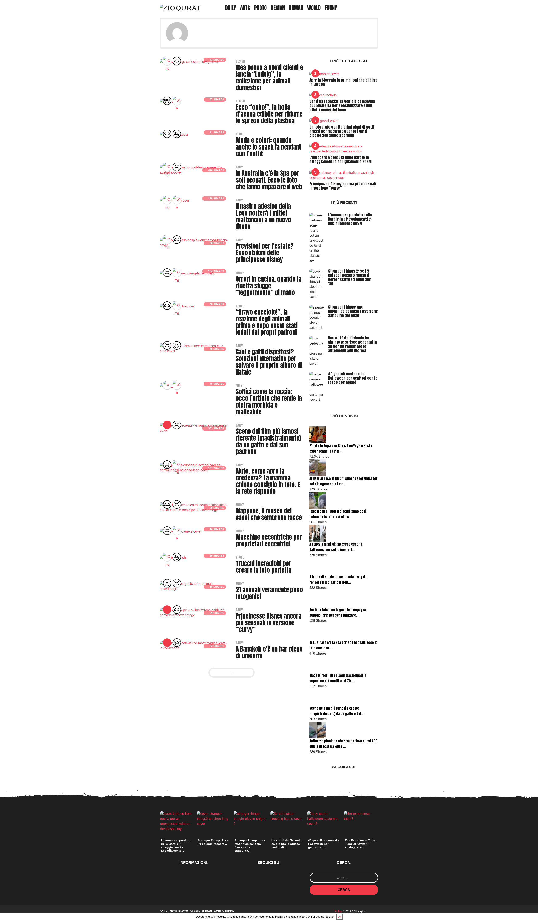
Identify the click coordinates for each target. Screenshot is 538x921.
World (314, 8)
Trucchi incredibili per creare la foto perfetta (263, 567)
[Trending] (167, 425)
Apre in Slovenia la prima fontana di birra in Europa (343, 82)
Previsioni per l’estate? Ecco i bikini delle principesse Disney (265, 252)
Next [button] (380, 825)
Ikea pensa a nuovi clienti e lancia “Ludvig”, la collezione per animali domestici (269, 77)
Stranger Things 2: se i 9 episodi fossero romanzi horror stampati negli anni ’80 (350, 277)
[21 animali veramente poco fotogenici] (194, 586)
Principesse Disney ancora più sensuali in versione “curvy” (268, 622)
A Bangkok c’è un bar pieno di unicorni (269, 652)
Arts (245, 8)
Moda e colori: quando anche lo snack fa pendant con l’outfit (268, 147)
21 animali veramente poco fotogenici (269, 593)
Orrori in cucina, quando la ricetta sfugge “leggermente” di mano (268, 285)
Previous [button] (157, 825)
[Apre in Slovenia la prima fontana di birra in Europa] (324, 74)
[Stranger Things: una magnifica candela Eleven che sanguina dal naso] (316, 317)
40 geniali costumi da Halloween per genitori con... (323, 844)
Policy (338, 911)
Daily (230, 8)
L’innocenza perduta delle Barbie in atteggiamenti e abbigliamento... (175, 845)
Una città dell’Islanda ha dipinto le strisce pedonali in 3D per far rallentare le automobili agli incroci (352, 344)
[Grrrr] (177, 167)
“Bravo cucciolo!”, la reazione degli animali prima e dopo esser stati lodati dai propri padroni (267, 322)
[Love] (177, 642)
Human (296, 8)
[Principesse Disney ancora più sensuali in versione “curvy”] (194, 612)
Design (278, 8)
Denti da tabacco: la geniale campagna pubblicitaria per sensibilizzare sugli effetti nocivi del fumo (342, 105)
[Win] (177, 101)
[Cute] (177, 61)
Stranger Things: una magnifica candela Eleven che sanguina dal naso (353, 311)
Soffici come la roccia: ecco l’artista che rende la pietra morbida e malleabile (269, 401)
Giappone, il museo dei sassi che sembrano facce (269, 514)
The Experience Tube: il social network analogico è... (360, 844)
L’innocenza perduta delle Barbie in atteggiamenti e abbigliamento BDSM (340, 159)
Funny (331, 8)
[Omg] (167, 61)
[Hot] (167, 609)
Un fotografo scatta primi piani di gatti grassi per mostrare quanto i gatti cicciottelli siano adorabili (341, 131)
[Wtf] (167, 385)
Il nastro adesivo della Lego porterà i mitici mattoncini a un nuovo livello (263, 216)
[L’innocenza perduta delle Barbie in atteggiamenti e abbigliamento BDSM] (343, 148)
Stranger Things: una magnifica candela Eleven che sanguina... (250, 845)
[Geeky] (167, 101)
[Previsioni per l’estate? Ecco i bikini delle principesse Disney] (194, 242)
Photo (260, 8)
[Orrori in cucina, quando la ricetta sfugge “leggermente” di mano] (187, 273)
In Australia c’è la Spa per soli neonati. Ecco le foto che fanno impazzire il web (269, 180)
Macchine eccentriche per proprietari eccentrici (269, 541)
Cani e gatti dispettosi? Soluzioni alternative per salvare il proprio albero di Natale (269, 362)
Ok (339, 916)
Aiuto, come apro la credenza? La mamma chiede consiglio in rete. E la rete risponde (268, 481)
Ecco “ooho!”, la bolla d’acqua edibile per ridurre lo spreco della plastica (269, 114)
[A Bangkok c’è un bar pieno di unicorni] (194, 645)
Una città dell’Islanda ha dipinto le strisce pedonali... (286, 844)
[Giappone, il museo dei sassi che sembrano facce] (194, 507)
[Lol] (177, 134)
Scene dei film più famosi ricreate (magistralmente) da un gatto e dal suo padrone (268, 441)
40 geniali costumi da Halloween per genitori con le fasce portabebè (352, 378)
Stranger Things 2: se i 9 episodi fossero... (213, 842)
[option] (177, 832)
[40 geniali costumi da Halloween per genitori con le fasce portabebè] (316, 386)
